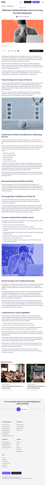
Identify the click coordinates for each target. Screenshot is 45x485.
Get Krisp (35, 2)
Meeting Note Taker (6, 430)
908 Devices (21, 302)
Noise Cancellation (5, 424)
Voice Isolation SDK (5, 442)
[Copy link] (9, 51)
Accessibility (4, 465)
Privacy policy (4, 461)
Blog (17, 445)
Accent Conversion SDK (6, 447)
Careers (18, 443)
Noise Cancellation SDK (6, 443)
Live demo (19, 447)
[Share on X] (15, 51)
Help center (19, 449)
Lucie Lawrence (26, 16)
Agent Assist (19, 430)
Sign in (21, 2)
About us (18, 442)
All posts (3, 6)
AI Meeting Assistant (6, 421)
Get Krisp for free (16, 473)
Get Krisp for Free (36, 50)
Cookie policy (4, 466)
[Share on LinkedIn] (18, 51)
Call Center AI (20, 421)
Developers (4, 439)
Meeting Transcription (6, 428)
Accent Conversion (5, 426)
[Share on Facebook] (12, 51)
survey (14, 65)
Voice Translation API (6, 445)
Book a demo (27, 2)
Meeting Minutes (5, 433)
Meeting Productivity (10, 6)
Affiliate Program (20, 451)
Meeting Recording (5, 432)
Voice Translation (20, 428)
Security (3, 457)
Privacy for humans (5, 463)
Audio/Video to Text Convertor (8, 435)
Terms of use (4, 459)
